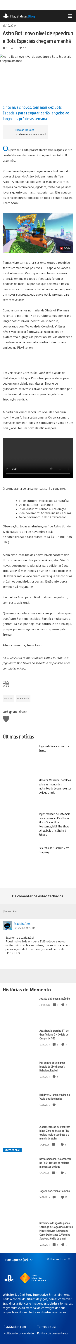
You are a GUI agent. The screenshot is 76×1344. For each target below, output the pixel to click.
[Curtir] (63, 1005)
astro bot (8, 698)
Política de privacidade (19, 1333)
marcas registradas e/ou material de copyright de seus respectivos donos (38, 1307)
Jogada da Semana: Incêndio (54, 998)
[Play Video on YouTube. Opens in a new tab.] (65, 248)
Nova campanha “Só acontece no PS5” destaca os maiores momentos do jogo (55, 1162)
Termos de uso (46, 1327)
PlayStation (22, 16)
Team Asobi (23, 698)
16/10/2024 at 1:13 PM (24, 927)
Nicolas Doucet (24, 129)
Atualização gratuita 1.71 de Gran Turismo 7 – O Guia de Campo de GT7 (54, 1034)
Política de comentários (53, 1333)
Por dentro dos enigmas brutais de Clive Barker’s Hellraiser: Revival (52, 1066)
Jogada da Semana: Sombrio (54, 1191)
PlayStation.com (15, 1327)
